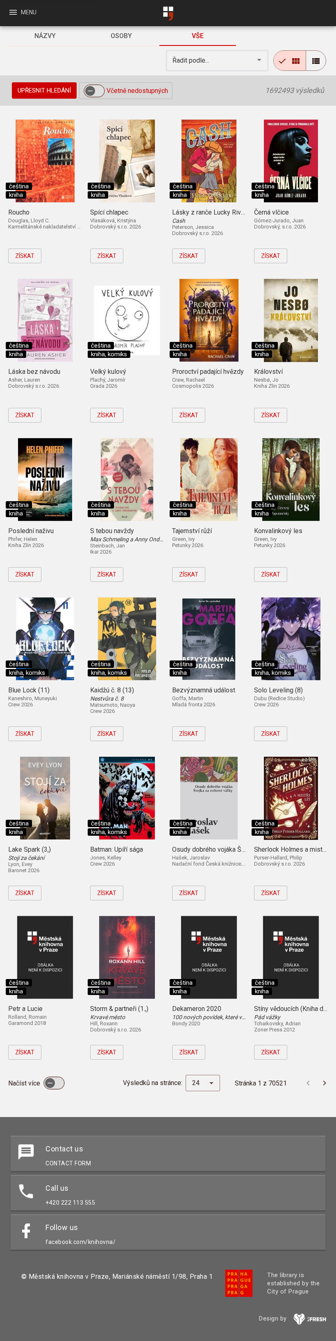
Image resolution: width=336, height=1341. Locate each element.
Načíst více (25, 1083)
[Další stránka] (324, 1083)
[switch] (94, 90)
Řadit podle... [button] (192, 60)
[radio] (290, 60)
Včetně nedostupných (137, 91)
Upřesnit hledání (44, 90)
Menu (22, 12)
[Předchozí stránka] (308, 1083)
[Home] (168, 14)
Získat (24, 256)
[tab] (45, 36)
